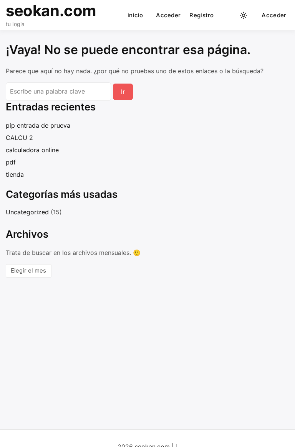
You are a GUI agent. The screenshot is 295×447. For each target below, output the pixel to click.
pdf (11, 162)
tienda (15, 174)
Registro (201, 15)
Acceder (168, 15)
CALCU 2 (19, 137)
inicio (135, 15)
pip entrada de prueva (38, 125)
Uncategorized (27, 212)
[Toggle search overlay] (228, 15)
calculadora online (32, 150)
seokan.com (51, 10)
